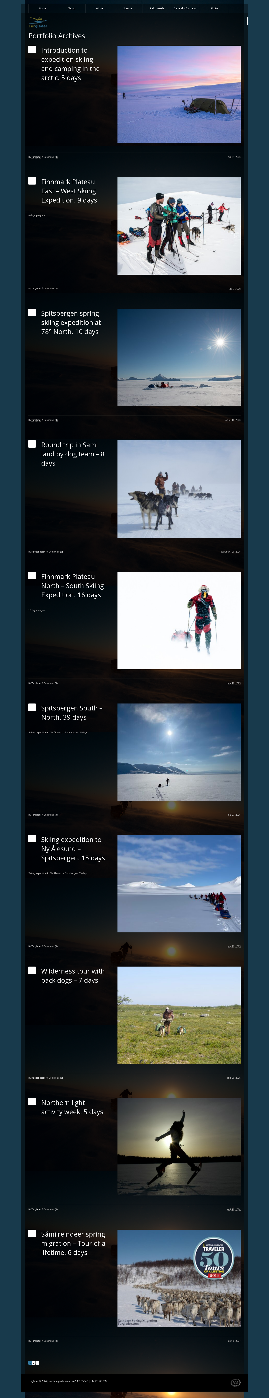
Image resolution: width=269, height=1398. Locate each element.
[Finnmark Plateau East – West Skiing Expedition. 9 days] (179, 226)
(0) (56, 157)
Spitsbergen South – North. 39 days (71, 712)
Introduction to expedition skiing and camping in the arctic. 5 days (70, 64)
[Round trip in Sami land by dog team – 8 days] (179, 489)
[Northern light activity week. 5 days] (179, 1146)
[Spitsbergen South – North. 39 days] (179, 752)
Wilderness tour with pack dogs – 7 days (73, 976)
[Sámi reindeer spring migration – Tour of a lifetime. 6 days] (179, 1278)
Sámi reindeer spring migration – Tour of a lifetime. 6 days (73, 1243)
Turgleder (36, 157)
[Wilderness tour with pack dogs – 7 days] (179, 1015)
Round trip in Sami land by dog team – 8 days (72, 454)
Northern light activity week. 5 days (72, 1107)
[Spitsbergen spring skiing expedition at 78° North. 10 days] (179, 357)
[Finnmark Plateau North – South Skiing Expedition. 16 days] (179, 620)
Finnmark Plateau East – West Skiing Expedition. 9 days (69, 191)
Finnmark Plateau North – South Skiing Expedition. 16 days (72, 585)
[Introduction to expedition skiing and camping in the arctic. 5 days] (179, 94)
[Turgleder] (38, 22)
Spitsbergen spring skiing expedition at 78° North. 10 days (71, 322)
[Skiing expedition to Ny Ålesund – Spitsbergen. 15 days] (179, 883)
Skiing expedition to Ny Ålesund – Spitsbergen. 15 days (73, 848)
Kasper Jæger (38, 552)
